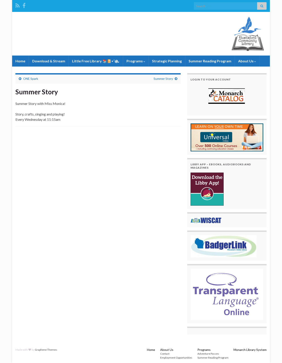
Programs (134, 61)
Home (20, 61)
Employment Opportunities (176, 357)
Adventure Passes (208, 353)
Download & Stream (48, 61)
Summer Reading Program (210, 61)
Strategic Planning (167, 61)
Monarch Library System (250, 350)
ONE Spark (30, 78)
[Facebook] (24, 5)
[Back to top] (272, 353)
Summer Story (163, 78)
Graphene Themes (46, 349)
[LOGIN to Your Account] (227, 96)
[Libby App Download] (207, 188)
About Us (246, 61)
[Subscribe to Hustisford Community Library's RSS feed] (17, 5)
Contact (164, 353)
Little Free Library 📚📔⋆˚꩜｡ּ (96, 61)
